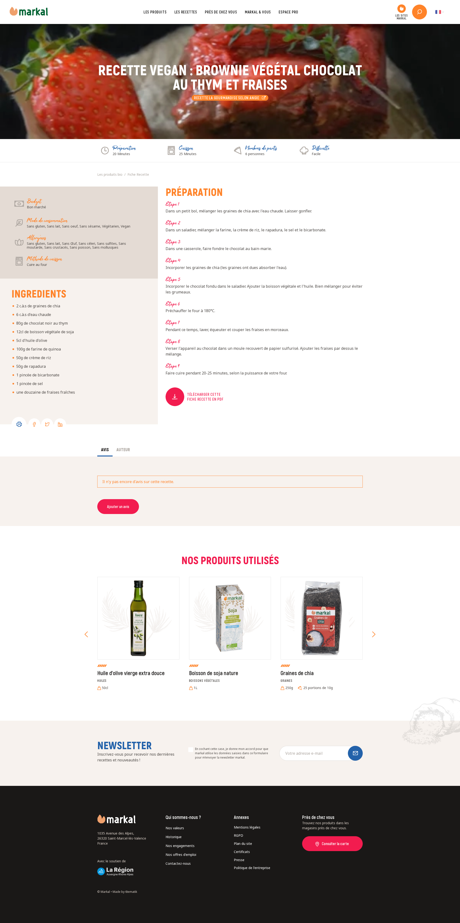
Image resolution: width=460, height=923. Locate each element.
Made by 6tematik (125, 892)
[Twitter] (47, 424)
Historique (174, 837)
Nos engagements (180, 845)
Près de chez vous (221, 12)
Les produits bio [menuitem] (109, 174)
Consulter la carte (335, 843)
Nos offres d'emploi (181, 854)
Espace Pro (288, 12)
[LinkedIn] (60, 424)
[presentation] (86, 634)
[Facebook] (34, 424)
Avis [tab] (105, 449)
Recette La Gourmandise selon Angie (228, 97)
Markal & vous (258, 12)
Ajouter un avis (118, 506)
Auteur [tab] (123, 449)
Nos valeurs (175, 828)
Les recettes (185, 12)
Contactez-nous (178, 863)
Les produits (155, 12)
